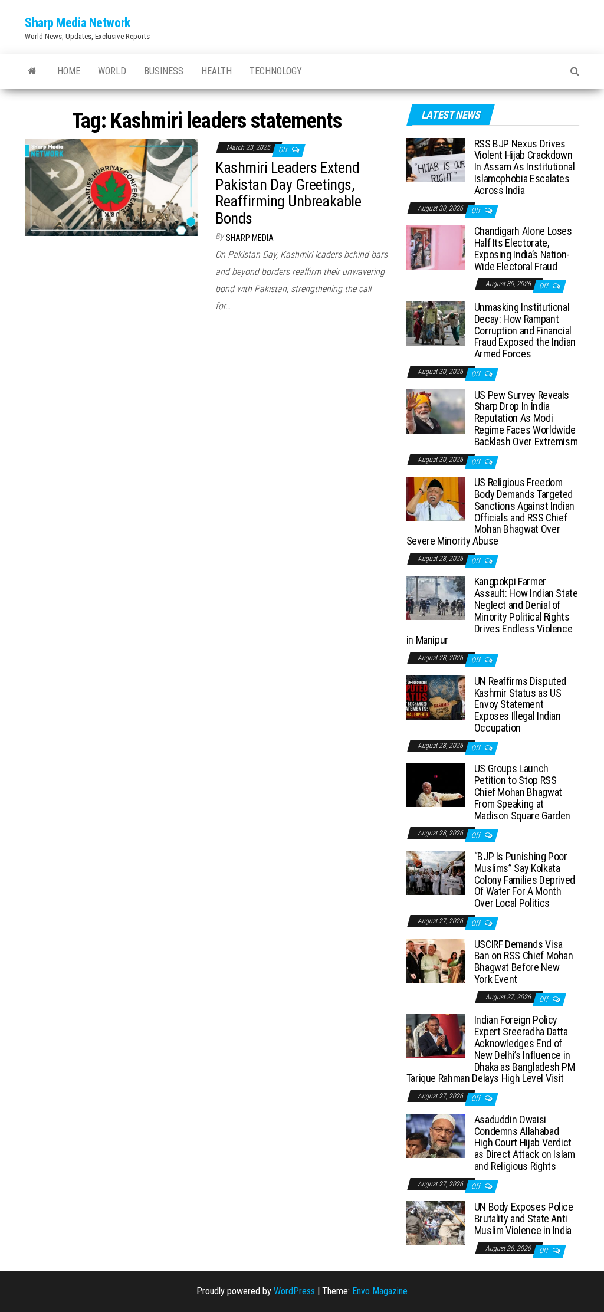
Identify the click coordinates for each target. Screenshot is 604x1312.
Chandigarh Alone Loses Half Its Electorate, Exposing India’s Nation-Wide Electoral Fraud (523, 248)
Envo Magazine (380, 1291)
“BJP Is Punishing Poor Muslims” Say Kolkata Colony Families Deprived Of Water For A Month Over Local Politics (524, 879)
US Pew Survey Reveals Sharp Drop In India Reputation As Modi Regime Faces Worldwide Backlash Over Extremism (526, 418)
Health (216, 71)
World (112, 71)
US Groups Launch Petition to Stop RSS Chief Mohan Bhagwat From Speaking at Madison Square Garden (522, 791)
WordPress (294, 1291)
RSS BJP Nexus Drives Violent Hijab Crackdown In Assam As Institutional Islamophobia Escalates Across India (524, 166)
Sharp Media (250, 237)
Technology (276, 71)
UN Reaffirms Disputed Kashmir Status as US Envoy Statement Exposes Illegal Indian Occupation (520, 704)
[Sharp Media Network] (32, 71)
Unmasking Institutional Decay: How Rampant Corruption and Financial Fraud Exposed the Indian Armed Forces (525, 330)
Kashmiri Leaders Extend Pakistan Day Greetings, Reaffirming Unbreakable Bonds (288, 193)
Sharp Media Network (77, 22)
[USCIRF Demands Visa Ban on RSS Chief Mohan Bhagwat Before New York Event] (435, 959)
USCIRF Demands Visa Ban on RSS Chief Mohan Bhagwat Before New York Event (523, 961)
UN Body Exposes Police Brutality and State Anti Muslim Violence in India (523, 1218)
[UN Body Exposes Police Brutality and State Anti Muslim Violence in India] (435, 1222)
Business (163, 71)
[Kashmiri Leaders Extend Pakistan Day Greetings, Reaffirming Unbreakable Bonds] (111, 186)
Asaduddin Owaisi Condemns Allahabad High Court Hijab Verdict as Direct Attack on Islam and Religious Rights (524, 1142)
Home (68, 71)
